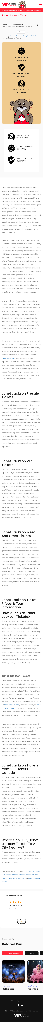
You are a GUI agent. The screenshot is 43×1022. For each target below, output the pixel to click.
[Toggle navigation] (40, 4)
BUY (37, 25)
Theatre (31, 953)
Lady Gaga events (11, 705)
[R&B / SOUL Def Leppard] (13, 971)
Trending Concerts (12, 953)
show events (21, 32)
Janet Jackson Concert (15, 875)
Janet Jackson (8, 358)
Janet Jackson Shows (16, 878)
